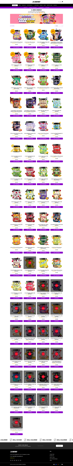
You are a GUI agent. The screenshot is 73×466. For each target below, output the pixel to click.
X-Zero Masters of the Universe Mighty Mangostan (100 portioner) (57, 42)
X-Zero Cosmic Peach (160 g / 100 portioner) (16, 134)
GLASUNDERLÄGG (41, 7)
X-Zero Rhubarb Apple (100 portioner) (30, 65)
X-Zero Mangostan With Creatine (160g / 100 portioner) (43, 384)
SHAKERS (41, 5)
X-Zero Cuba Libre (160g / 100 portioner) (43, 111)
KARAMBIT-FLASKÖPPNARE (33, 7)
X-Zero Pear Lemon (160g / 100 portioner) (43, 270)
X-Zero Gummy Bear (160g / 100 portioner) (43, 339)
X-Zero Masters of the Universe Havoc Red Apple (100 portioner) (30, 111)
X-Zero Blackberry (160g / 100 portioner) (56, 293)
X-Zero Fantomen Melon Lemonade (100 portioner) (56, 88)
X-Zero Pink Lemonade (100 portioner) (30, 316)
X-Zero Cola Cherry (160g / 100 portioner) (43, 316)
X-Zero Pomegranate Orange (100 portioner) (16, 225)
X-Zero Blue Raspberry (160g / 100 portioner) (43, 42)
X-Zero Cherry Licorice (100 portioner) (16, 202)
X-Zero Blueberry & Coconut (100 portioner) (16, 384)
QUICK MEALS (36, 5)
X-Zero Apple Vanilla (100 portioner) (43, 179)
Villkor (51, 460)
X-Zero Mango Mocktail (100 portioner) (30, 270)
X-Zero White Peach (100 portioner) (43, 362)
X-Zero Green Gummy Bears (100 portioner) (16, 179)
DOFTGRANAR (47, 7)
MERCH (45, 5)
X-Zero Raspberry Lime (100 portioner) (43, 65)
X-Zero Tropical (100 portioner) (56, 270)
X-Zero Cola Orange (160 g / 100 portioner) (56, 316)
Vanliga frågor (52, 454)
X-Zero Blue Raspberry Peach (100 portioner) (57, 225)
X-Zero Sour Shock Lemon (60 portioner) (16, 156)
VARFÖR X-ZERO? (49, 5)
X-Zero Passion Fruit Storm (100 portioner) (43, 202)
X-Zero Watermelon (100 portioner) (43, 87)
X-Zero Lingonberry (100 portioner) (56, 156)
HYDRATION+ (24, 5)
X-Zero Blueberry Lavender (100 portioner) (30, 134)
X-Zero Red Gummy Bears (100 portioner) (29, 179)
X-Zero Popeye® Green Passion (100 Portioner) (16, 88)
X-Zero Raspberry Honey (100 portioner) (56, 202)
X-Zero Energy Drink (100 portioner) (43, 407)
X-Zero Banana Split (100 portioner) (56, 407)
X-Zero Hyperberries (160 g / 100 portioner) (56, 339)
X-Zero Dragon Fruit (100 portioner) (16, 362)
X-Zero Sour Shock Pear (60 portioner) (30, 156)
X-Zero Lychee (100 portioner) (43, 133)
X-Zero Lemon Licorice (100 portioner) (30, 202)
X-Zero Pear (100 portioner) (57, 247)
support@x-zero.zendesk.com (18, 456)
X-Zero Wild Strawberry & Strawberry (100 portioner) (56, 362)
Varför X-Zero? (52, 457)
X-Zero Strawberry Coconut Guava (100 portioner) (43, 248)
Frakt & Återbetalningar (53, 458)
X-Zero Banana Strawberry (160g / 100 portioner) (43, 293)
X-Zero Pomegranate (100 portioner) (29, 225)
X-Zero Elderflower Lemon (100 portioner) (16, 293)
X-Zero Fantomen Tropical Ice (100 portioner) (16, 316)
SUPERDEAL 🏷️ (15, 5)
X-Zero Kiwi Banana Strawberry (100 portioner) (56, 179)
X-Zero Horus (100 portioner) (30, 42)
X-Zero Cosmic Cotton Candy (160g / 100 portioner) (30, 339)
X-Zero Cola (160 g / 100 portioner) (16, 429)
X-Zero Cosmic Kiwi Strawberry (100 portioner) (56, 384)
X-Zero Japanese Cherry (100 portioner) (16, 65)
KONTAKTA (55, 5)
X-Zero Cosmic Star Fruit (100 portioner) (29, 362)
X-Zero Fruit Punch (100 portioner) (16, 42)
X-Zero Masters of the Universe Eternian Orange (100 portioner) (16, 111)
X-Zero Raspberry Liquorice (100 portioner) (16, 270)
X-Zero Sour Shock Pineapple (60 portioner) (57, 134)
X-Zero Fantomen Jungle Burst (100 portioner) (16, 407)
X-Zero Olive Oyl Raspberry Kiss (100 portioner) (30, 88)
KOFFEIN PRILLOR (29, 5)
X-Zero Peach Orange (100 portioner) (30, 248)
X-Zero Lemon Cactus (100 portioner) (43, 156)
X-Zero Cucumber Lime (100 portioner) (57, 65)
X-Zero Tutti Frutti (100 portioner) (16, 247)
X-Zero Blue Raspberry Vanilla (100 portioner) (30, 384)
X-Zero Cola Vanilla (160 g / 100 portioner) (16, 339)
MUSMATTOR (25, 7)
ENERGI (20, 5)
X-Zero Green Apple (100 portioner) (56, 111)
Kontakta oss (52, 455)
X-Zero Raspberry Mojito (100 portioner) (30, 293)
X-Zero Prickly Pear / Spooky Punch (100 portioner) (43, 225)
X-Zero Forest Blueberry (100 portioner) (30, 407)
